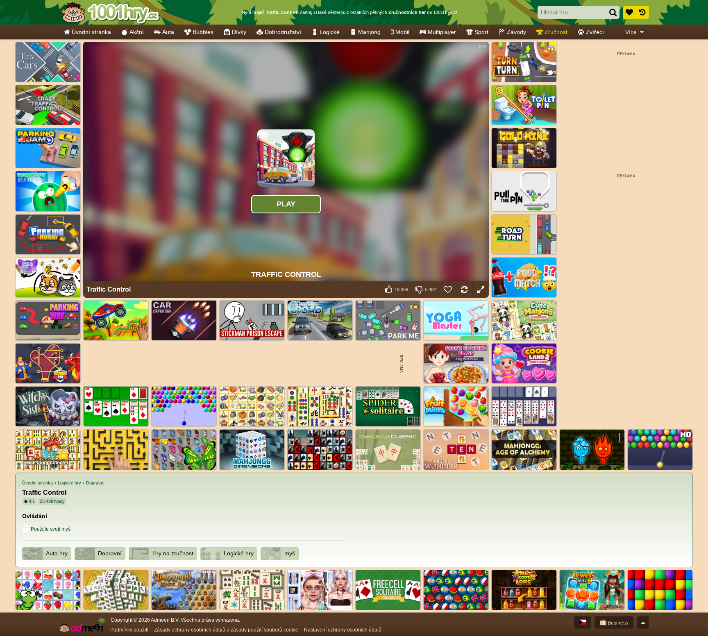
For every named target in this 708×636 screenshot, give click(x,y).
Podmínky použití (129, 630)
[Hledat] (613, 12)
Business (617, 623)
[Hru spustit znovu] (464, 289)
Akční (136, 32)
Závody (516, 32)
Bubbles (203, 32)
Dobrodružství (283, 32)
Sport (481, 32)
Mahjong (369, 32)
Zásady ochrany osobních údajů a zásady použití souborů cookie (226, 630)
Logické (330, 32)
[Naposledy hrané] (642, 12)
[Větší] (480, 289)
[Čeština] (582, 622)
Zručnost (556, 32)
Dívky (239, 32)
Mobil (402, 32)
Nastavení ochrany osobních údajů (342, 630)
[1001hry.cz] (110, 12)
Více (631, 32)
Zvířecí (595, 32)
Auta (168, 32)
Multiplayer (442, 32)
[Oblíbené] (629, 12)
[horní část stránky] (643, 622)
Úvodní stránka (91, 32)
